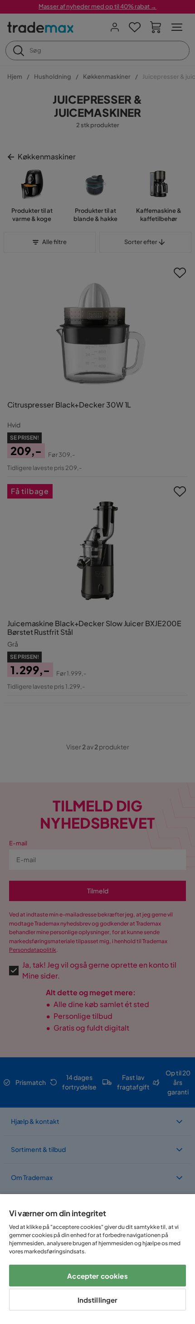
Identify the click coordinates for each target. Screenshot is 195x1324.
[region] (97, 1259)
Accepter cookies (97, 1275)
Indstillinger (98, 1299)
